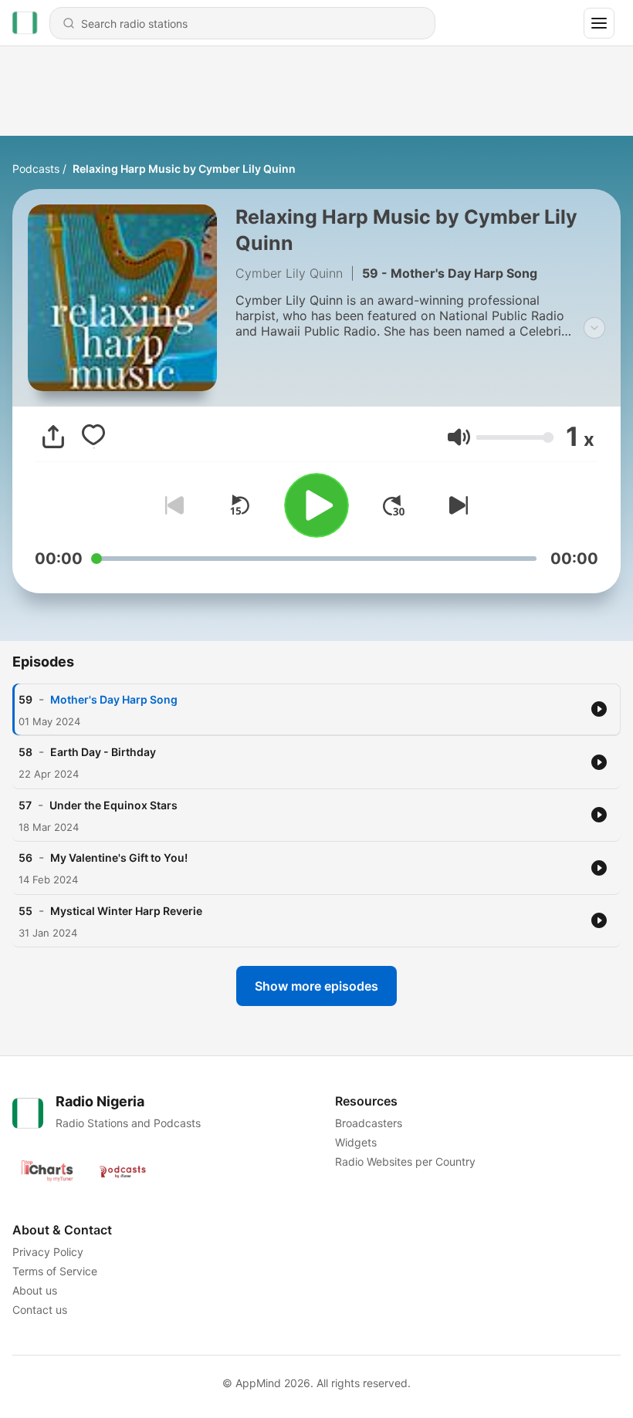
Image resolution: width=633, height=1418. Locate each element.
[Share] (53, 437)
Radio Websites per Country (405, 1161)
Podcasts (35, 168)
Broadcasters (368, 1122)
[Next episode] (455, 505)
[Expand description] (594, 328)
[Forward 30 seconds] (394, 505)
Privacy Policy (47, 1251)
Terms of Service (54, 1271)
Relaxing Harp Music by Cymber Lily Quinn (184, 168)
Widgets (356, 1142)
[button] (459, 437)
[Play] (316, 505)
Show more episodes (316, 986)
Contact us (39, 1309)
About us (34, 1290)
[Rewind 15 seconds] (239, 505)
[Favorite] (93, 437)
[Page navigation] (599, 23)
